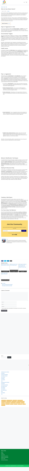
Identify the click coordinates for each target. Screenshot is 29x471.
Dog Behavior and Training (5, 382)
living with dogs (13, 402)
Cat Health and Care (4, 375)
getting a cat (3, 405)
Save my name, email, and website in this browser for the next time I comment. (14, 308)
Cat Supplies (3, 379)
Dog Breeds (3, 383)
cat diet (3, 402)
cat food (22, 402)
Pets (4, 283)
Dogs (2, 391)
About (2, 452)
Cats (3, 283)
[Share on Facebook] (2, 261)
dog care (15, 400)
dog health (9, 401)
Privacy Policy (3, 458)
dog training (20, 400)
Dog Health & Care (4, 386)
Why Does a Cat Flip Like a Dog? (7, 285)
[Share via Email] (11, 261)
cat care (4, 400)
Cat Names (3, 378)
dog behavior (14, 401)
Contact (2, 453)
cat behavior (9, 400)
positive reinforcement (21, 401)
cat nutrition (18, 402)
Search (2, 355)
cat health (4, 401)
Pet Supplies (3, 392)
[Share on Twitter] (5, 261)
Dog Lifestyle (3, 387)
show (9, 23)
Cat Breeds (3, 373)
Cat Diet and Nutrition (4, 374)
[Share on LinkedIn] (8, 261)
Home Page (3, 454)
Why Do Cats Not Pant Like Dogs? (7, 284)
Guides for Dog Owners (4, 457)
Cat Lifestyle (3, 377)
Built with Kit (14, 234)
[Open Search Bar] (24, 2)
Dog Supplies (3, 388)
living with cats (8, 402)
